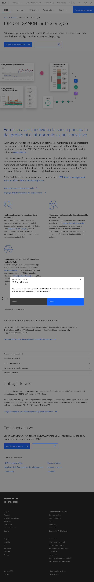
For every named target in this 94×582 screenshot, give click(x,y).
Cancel (14, 302)
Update (51, 302)
